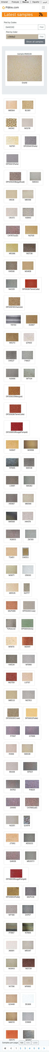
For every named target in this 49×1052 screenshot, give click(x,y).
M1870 (11, 647)
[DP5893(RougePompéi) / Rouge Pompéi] (16, 873)
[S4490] (13, 802)
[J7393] (12, 837)
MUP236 (30, 897)
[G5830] (27, 569)
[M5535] (12, 587)
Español (36, 2)
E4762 (13, 790)
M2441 (27, 647)
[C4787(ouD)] (13, 230)
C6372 (12, 217)
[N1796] (11, 980)
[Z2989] (28, 1016)
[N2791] (12, 140)
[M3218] (27, 122)
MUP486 (12, 611)
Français (15, 2)
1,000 (35, 1043)
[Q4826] (13, 855)
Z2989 (28, 1022)
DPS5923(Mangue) (14, 396)
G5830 (28, 575)
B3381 (28, 110)
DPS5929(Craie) (13, 718)
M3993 (11, 968)
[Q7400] (29, 337)
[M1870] (11, 641)
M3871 (12, 575)
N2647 (12, 450)
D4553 (25, 557)
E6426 (12, 772)
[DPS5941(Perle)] (30, 140)
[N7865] (27, 927)
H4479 (28, 521)
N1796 (12, 986)
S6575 (12, 1040)
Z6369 (28, 1004)
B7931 (30, 772)
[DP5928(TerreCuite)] (31, 283)
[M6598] (27, 194)
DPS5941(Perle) (30, 146)
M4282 (29, 486)
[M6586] (28, 498)
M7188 (12, 915)
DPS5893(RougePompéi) (17, 432)
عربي (45, 2)
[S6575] (12, 1034)
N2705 (31, 235)
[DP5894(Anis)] (27, 623)
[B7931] (30, 766)
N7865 (28, 933)
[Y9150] (13, 319)
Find (41, 27)
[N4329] (11, 283)
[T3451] (11, 551)
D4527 (11, 360)
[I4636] (11, 194)
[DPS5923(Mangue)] (14, 391)
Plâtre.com (12, 7)
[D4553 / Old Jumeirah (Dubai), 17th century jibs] (25, 551)
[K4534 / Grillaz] (11, 659)
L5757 (27, 682)
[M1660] (27, 980)
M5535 (12, 593)
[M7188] (11, 909)
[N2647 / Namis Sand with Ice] (12, 444)
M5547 (28, 950)
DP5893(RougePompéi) (16, 879)
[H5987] (11, 498)
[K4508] (11, 265)
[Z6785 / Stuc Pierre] (30, 534)
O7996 (32, 736)
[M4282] (29, 480)
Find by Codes (10, 22)
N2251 (12, 825)
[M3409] (27, 265)
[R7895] (12, 462)
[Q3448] (11, 998)
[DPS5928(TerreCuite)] (15, 408)
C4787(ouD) (13, 235)
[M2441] (27, 641)
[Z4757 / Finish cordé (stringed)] (27, 909)
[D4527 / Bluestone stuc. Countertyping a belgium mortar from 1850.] (11, 355)
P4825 (32, 790)
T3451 (11, 557)
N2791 (12, 146)
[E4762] (13, 784)
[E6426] (12, 766)
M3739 (28, 968)
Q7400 (29, 343)
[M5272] (12, 337)
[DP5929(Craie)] (29, 605)
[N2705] (31, 230)
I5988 (11, 754)
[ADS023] (29, 837)
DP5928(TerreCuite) (31, 289)
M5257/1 (30, 861)
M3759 (11, 682)
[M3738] (29, 247)
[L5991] (12, 480)
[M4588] (11, 516)
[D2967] (31, 319)
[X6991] (11, 945)
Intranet (4, 2)
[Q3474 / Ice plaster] (27, 820)
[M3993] (11, 963)
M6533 (11, 700)
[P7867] (11, 927)
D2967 (32, 325)
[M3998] (31, 444)
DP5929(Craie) (29, 611)
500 (28, 1043)
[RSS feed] (40, 14)
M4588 (11, 521)
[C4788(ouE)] (32, 802)
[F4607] (27, 355)
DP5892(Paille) (31, 718)
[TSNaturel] (11, 623)
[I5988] (11, 748)
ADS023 (29, 843)
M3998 (31, 450)
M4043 (35, 182)
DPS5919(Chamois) (14, 307)
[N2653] (13, 534)
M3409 (28, 271)
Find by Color (11, 32)
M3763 (28, 700)
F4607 (27, 360)
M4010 (12, 1022)
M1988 (29, 664)
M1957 (28, 1040)
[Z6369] (28, 998)
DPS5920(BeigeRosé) (15, 182)
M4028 (27, 754)
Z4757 (28, 915)
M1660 (28, 986)
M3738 (29, 253)
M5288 (12, 253)
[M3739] (28, 963)
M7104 (29, 378)
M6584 (11, 110)
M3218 (27, 128)
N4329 (12, 289)
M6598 (28, 200)
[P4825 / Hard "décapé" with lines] (32, 784)
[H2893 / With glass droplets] (28, 212)
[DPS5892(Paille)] (13, 891)
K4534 (12, 664)
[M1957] (28, 1034)
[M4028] (27, 748)
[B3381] (27, 104)
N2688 (12, 378)
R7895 (12, 468)
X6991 (11, 950)
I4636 (11, 200)
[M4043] (35, 176)
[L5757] (27, 677)
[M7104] (29, 373)
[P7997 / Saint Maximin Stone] (13, 730)
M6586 (28, 504)
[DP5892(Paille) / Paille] (31, 712)
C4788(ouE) (32, 807)
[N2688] (12, 373)
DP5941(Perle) (12, 164)
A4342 (11, 128)
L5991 (12, 486)
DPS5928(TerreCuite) (15, 414)
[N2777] (27, 587)
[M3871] (11, 569)
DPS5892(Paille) (13, 897)
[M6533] (11, 694)
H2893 (28, 217)
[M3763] (28, 694)
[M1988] (28, 659)
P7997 (13, 736)
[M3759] (11, 677)
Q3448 (11, 1004)
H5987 (12, 504)
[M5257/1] (30, 855)
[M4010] (11, 1016)
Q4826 (13, 861)
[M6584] (11, 104)
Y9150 (13, 325)
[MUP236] (30, 891)
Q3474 (27, 825)
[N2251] (12, 820)
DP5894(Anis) (27, 629)
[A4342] (11, 122)
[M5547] (27, 945)
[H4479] (27, 516)
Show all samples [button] (34, 41)
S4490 (13, 807)
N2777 (27, 593)
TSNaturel (11, 629)
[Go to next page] (44, 1048)
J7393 (12, 843)
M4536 (29, 468)
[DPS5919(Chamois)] (14, 301)
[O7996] (32, 730)
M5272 (12, 343)
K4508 (12, 271)
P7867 (11, 933)
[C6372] (11, 212)
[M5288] (12, 247)
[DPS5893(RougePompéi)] (17, 426)
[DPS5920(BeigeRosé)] (15, 176)
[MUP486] (11, 605)
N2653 (13, 539)
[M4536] (29, 462)
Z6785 (31, 539)
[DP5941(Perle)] (12, 158)
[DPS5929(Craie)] (13, 712)
